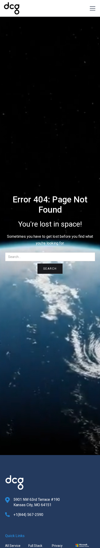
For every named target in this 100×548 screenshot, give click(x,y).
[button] (91, 8)
